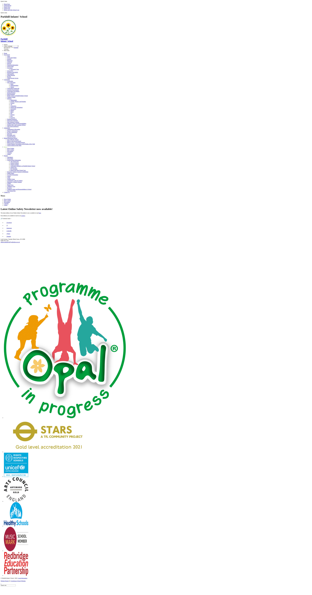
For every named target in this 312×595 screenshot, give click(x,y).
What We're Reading (12, 120)
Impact (12, 87)
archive (23, 215)
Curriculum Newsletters (13, 91)
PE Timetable (13, 169)
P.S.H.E (12, 114)
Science (12, 103)
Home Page (7, 4)
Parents (6, 155)
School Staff (10, 66)
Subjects (9, 98)
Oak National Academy (13, 122)
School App (7, 8)
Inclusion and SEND (12, 72)
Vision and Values (11, 57)
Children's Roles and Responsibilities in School (19, 189)
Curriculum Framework (13, 88)
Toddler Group (11, 179)
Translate (16, 47)
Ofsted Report (7, 5)
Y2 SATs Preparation (12, 174)
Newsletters (10, 151)
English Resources (12, 119)
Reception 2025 (11, 135)
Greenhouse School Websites (18, 581)
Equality (9, 59)
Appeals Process (11, 136)
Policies (9, 63)
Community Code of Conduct (14, 180)
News (5, 147)
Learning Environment (13, 90)
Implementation (14, 85)
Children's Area (11, 186)
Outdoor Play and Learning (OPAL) (16, 125)
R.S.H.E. (12, 117)
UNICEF (9, 62)
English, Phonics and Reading (18, 101)
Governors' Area (14, 69)
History (12, 110)
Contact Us (7, 192)
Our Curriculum (11, 82)
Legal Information (22, 578)
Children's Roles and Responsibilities (16, 123)
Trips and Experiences (13, 126)
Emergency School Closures (14, 182)
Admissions (7, 128)
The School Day (14, 161)
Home (5, 53)
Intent (11, 84)
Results (9, 76)
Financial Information (12, 65)
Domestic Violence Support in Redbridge (17, 172)
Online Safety (10, 173)
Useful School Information (14, 160)
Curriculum (7, 79)
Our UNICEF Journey (13, 139)
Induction (9, 133)
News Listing (10, 148)
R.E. (11, 116)
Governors (10, 68)
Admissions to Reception (13, 129)
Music (12, 112)
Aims (8, 56)
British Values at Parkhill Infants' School (17, 95)
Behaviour (10, 60)
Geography (13, 109)
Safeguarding (10, 73)
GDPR (9, 183)
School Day (10, 71)
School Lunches (14, 164)
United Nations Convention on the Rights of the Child (21, 144)
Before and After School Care (11, 10)
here (40, 213)
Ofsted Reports (11, 75)
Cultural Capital (11, 97)
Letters (9, 154)
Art (11, 104)
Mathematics (13, 100)
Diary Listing (10, 150)
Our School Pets (11, 191)
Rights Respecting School (10, 138)
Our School (7, 54)
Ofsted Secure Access (12, 78)
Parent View (7, 7)
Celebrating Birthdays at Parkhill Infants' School (22, 166)
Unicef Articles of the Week (14, 145)
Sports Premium (11, 92)
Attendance (10, 157)
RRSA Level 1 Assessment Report (16, 142)
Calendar (9, 152)
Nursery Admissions (12, 131)
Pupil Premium (11, 94)
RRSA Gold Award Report (14, 141)
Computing (13, 106)
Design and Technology (16, 107)
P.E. (11, 113)
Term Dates (10, 158)
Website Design (5, 581)
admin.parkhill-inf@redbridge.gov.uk (10, 242)
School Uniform (14, 163)
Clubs (8, 177)
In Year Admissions (12, 132)
